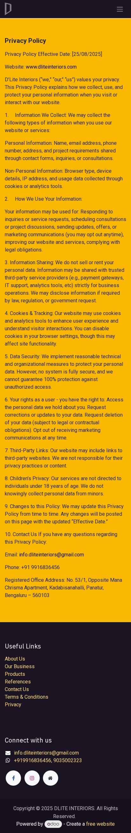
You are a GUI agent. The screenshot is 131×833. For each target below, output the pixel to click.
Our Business (20, 666)
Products (15, 674)
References (18, 682)
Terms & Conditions (26, 697)
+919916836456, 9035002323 (48, 760)
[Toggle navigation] (120, 9)
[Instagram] (32, 778)
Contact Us (17, 689)
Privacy (13, 705)
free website (100, 824)
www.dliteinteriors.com (51, 67)
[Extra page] (50, 778)
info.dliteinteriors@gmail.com (51, 555)
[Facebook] (13, 778)
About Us (15, 659)
